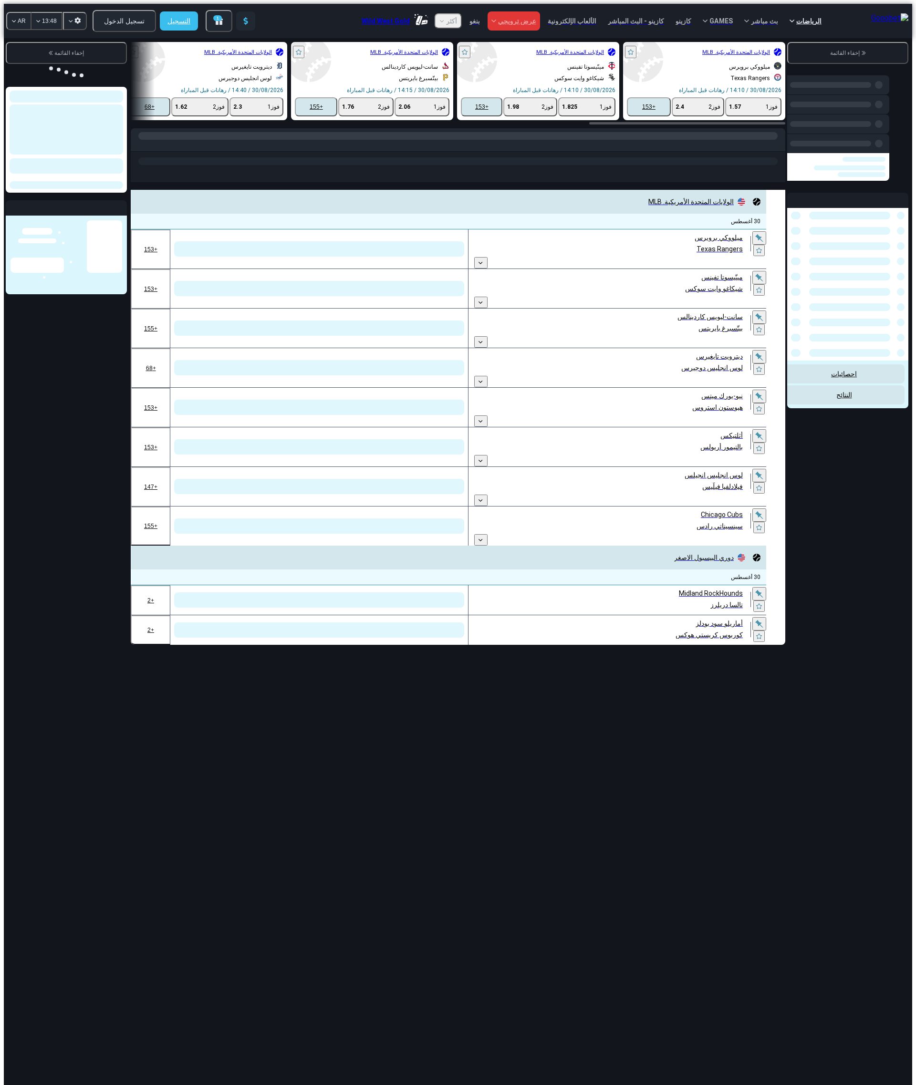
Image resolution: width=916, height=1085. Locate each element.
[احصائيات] (724, 264)
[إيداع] (245, 21)
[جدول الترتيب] (712, 264)
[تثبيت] (759, 239)
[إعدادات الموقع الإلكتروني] (75, 21)
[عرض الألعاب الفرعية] (481, 266)
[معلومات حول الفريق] (702, 265)
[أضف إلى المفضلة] (630, 52)
